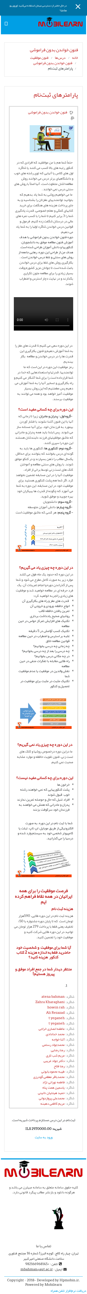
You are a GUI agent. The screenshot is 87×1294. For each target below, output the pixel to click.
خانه (75, 57)
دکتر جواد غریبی (54, 1060)
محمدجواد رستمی (53, 1044)
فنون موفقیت (39, 57)
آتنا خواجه (58, 1039)
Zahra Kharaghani (50, 1002)
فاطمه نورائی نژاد (53, 1082)
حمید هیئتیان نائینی (51, 1093)
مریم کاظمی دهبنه (52, 1103)
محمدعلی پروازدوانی (52, 1098)
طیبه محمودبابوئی (53, 1071)
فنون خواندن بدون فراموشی (52, 63)
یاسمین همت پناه (53, 1087)
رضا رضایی (58, 1050)
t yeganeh (57, 1018)
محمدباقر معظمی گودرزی (49, 1076)
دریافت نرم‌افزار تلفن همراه (68, 1290)
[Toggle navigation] (6, 23)
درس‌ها (60, 57)
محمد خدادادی (55, 1034)
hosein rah (56, 1007)
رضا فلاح (59, 1066)
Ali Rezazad (55, 1012)
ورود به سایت (43, 1137)
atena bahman (53, 996)
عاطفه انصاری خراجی (52, 1028)
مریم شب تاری (55, 1055)
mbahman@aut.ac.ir (37, 1269)
